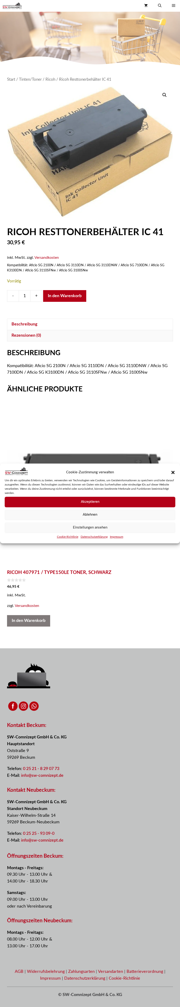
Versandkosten (46, 257)
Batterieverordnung (145, 972)
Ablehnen (90, 514)
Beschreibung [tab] (24, 324)
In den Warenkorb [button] (28, 621)
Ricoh (50, 79)
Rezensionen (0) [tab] (26, 335)
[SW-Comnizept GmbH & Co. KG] (12, 6)
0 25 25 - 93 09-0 (38, 834)
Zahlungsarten (82, 972)
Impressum (116, 536)
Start (11, 79)
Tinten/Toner (30, 79)
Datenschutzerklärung (94, 536)
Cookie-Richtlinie (67, 536)
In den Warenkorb (65, 296)
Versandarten (111, 972)
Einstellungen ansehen (90, 527)
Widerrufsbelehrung (46, 972)
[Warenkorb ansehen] (146, 6)
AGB (19, 972)
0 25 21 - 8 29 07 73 (41, 769)
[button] (173, 472)
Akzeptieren (90, 502)
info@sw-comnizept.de (42, 775)
